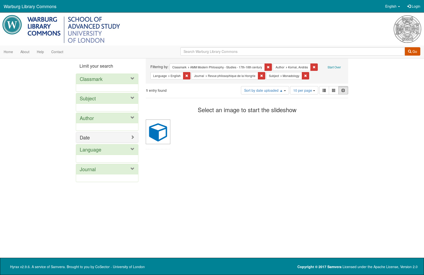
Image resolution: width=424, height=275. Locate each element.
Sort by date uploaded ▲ (264, 90)
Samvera (58, 266)
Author (87, 118)
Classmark (91, 78)
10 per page (303, 90)
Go (414, 51)
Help (40, 51)
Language (90, 149)
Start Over (334, 67)
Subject (88, 98)
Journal (88, 169)
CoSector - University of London (120, 266)
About (24, 51)
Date (85, 137)
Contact (57, 51)
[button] (393, 6)
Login (415, 6)
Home (8, 51)
